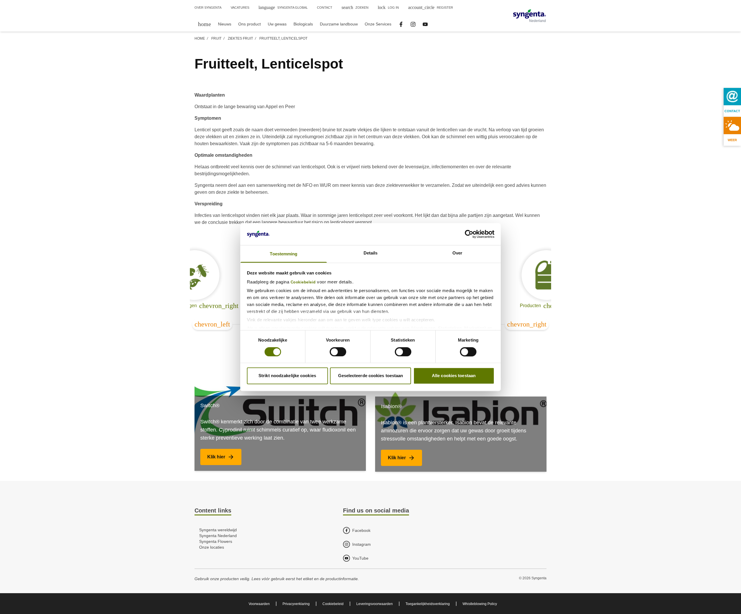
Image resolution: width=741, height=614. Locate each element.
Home (200, 38)
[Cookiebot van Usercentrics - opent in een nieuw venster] (469, 234)
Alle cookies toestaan (454, 375)
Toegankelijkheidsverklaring (428, 604)
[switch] (338, 351)
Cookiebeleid (303, 283)
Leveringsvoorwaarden (374, 604)
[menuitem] (204, 24)
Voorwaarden (259, 604)
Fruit (216, 38)
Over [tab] (457, 253)
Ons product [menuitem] (249, 24)
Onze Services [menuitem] (378, 24)
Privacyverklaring (296, 604)
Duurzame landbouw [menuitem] (339, 24)
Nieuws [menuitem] (224, 24)
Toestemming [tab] (283, 254)
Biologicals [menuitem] (303, 24)
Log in (388, 7)
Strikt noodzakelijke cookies (287, 375)
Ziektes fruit (240, 38)
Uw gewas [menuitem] (277, 24)
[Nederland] (529, 14)
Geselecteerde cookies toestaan (370, 375)
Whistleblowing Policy (480, 604)
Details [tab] (371, 253)
